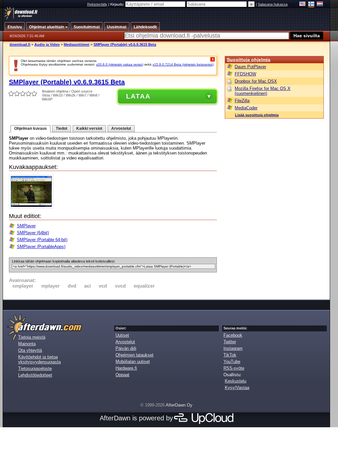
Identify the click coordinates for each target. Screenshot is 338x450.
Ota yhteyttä (30, 350)
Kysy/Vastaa (237, 387)
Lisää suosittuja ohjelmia (257, 115)
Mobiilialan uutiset (133, 361)
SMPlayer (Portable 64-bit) (42, 239)
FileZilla (242, 100)
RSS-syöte (233, 368)
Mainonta (27, 343)
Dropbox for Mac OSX (256, 81)
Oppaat (122, 374)
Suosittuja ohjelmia (248, 59)
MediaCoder (246, 107)
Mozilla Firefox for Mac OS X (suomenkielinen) (262, 91)
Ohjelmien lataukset (134, 354)
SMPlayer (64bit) (33, 232)
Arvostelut (121, 128)
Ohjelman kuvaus (30, 128)
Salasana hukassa (272, 4)
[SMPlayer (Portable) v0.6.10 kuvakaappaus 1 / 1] (33, 207)
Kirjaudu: (117, 4)
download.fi (20, 44)
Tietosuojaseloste (35, 368)
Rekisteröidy (97, 4)
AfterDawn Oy (179, 405)
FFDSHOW (245, 73)
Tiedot (61, 128)
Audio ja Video (47, 44)
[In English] (302, 4)
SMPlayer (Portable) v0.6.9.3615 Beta (124, 44)
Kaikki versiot (89, 128)
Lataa (138, 96)
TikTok (229, 354)
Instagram (233, 348)
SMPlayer (26, 225)
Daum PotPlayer (250, 66)
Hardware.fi (126, 368)
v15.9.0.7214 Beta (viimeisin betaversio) (183, 64)
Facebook (232, 335)
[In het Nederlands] (320, 4)
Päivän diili (126, 348)
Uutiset (122, 335)
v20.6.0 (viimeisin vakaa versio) (119, 64)
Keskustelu (235, 381)
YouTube (231, 361)
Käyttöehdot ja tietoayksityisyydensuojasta (39, 359)
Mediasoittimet (76, 44)
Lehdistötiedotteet (35, 375)
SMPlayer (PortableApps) (41, 246)
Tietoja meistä (31, 337)
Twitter (229, 341)
